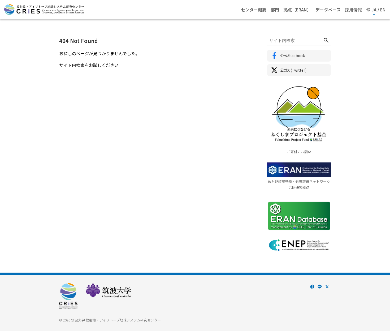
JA (373, 9)
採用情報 (353, 9)
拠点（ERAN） (297, 9)
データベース (328, 9)
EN (383, 9)
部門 (275, 9)
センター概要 (253, 9)
